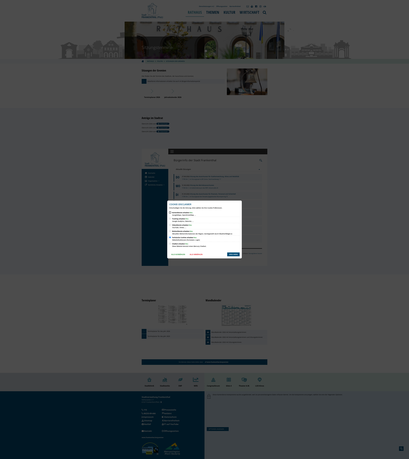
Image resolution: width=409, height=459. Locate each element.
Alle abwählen (196, 254)
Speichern (233, 254)
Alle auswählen (178, 254)
